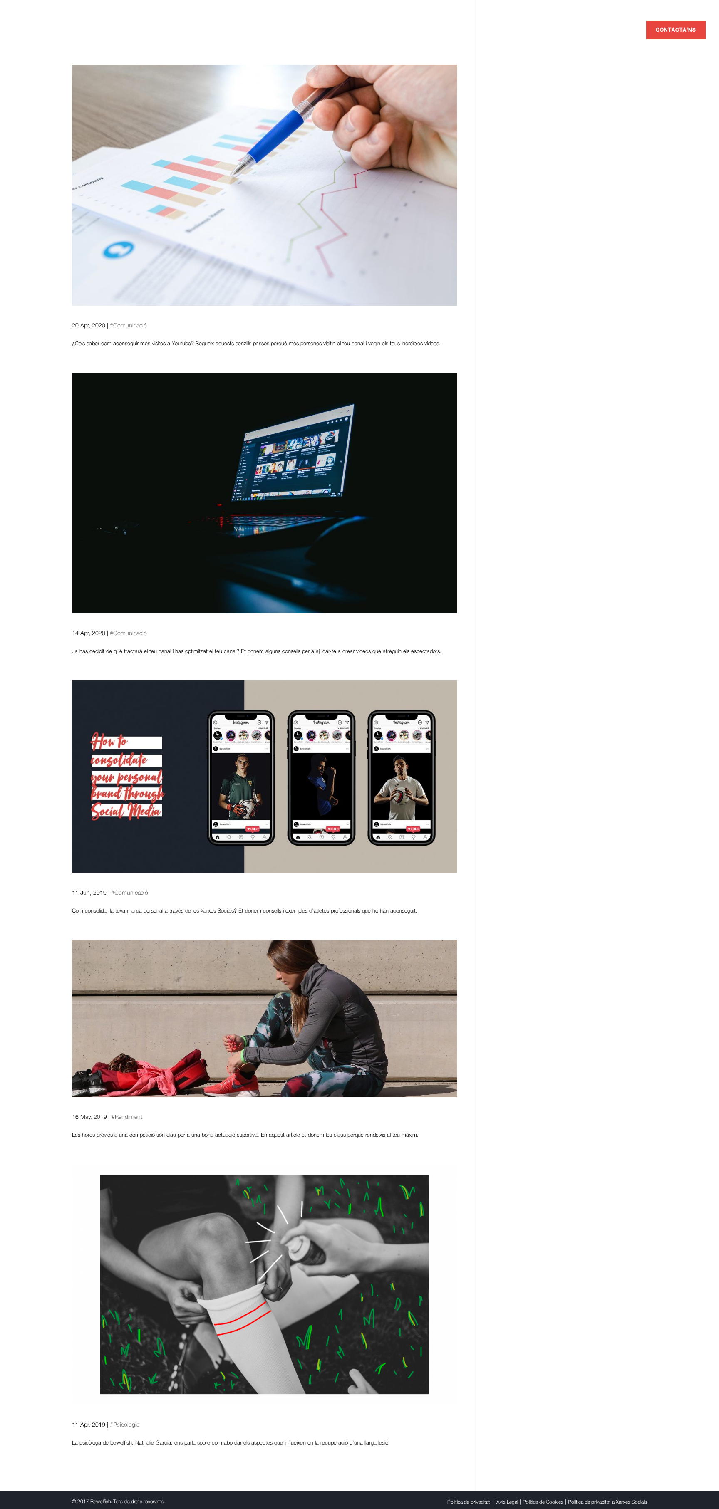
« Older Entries (89, 1476)
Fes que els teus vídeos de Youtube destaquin (187, 618)
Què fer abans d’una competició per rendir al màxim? (203, 1102)
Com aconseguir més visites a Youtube (169, 310)
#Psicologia (124, 1424)
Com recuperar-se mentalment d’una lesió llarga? (194, 1410)
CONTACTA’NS (676, 30)
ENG (608, 6)
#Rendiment (127, 1116)
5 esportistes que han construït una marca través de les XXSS (225, 878)
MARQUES (525, 30)
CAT (642, 6)
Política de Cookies (543, 1502)
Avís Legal (507, 1502)
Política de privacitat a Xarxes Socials (607, 1502)
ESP (625, 6)
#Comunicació (128, 325)
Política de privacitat (468, 1502)
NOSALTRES (616, 30)
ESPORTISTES (569, 30)
